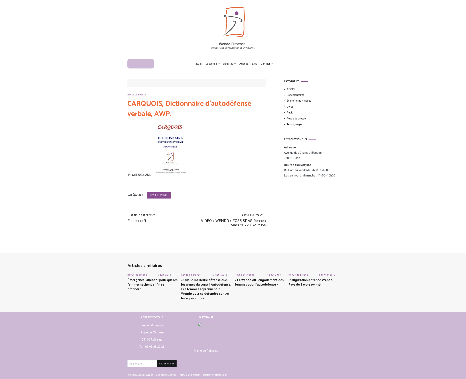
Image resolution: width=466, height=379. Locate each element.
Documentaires (295, 94)
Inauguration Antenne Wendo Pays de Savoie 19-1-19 (311, 282)
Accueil (198, 63)
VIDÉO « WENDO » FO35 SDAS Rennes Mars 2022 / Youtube (233, 220)
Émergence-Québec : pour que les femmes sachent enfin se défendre (152, 284)
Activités (228, 63)
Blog (254, 63)
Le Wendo (211, 63)
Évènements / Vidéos (299, 100)
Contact (265, 63)
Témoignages (295, 124)
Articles (291, 89)
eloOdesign (221, 375)
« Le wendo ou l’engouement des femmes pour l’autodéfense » (259, 282)
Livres (290, 106)
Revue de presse (136, 94)
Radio (290, 112)
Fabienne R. (141, 218)
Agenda (243, 63)
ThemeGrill (195, 375)
